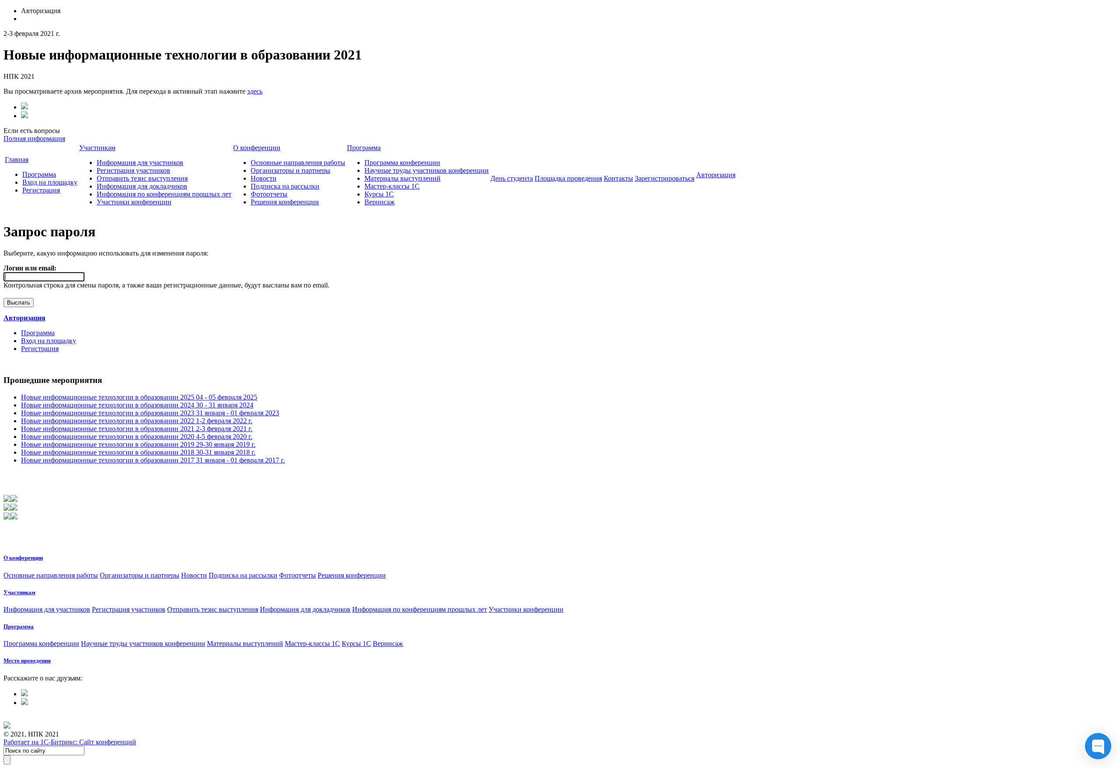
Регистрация (41, 190)
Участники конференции (134, 202)
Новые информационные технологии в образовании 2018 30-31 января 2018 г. (138, 452)
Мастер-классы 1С (392, 186)
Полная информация (34, 138)
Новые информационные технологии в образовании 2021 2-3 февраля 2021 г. (136, 428)
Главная (16, 159)
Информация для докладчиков (142, 186)
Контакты (618, 178)
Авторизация (715, 175)
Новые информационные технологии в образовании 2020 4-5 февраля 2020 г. (136, 436)
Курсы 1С (379, 194)
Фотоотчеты (269, 194)
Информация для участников (140, 162)
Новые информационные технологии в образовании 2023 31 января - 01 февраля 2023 (150, 413)
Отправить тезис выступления (142, 178)
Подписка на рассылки (285, 186)
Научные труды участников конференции (426, 170)
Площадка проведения (568, 178)
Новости (263, 178)
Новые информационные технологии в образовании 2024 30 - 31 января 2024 (137, 405)
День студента (511, 178)
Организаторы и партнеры (290, 170)
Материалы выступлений (402, 178)
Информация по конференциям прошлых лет (164, 194)
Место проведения (27, 660)
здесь (254, 91)
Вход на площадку (49, 182)
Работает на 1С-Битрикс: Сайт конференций (70, 742)
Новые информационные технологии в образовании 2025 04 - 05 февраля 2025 (139, 397)
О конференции (256, 147)
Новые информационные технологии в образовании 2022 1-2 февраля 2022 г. (136, 420)
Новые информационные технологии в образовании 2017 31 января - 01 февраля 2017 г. (153, 460)
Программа (39, 174)
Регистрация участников (133, 170)
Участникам (97, 147)
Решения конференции (285, 202)
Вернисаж (379, 202)
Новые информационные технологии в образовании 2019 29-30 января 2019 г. (138, 444)
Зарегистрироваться (664, 178)
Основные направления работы (298, 162)
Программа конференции (402, 162)
